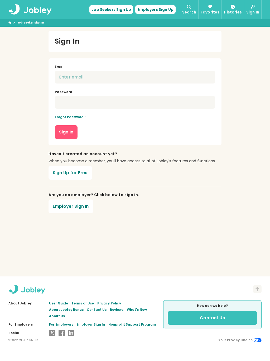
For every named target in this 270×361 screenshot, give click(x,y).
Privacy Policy (109, 303)
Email (60, 67)
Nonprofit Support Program (132, 324)
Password (64, 92)
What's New (137, 309)
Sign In (66, 132)
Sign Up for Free (70, 173)
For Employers (61, 324)
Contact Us (97, 309)
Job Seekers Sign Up (111, 9)
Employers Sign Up (155, 9)
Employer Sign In (71, 206)
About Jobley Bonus (66, 309)
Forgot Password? (70, 117)
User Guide (58, 303)
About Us (57, 316)
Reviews (117, 309)
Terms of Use (82, 303)
